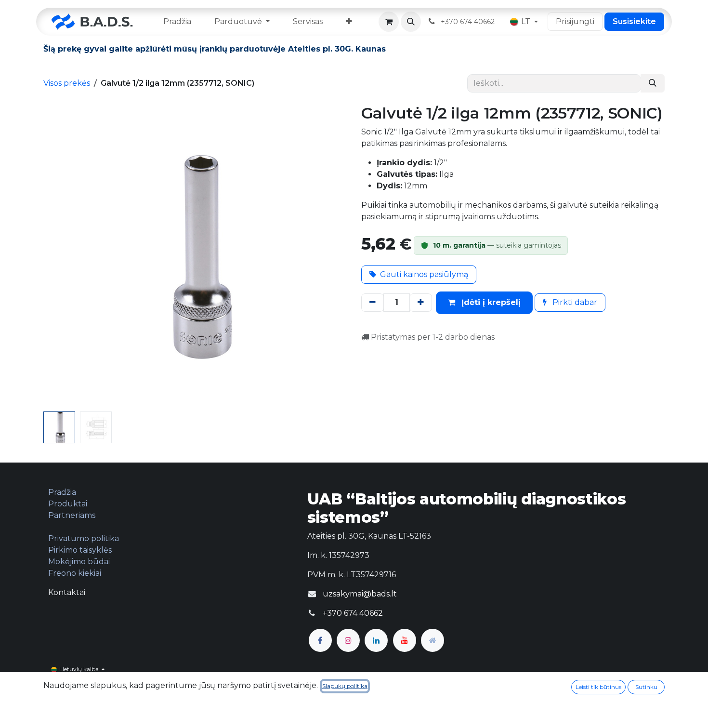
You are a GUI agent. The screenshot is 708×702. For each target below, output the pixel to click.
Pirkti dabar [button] (574, 302)
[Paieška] (653, 83)
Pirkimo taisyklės (80, 550)
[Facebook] (320, 640)
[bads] (432, 640)
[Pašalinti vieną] (372, 302)
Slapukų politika (344, 685)
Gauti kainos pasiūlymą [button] (424, 274)
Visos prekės (66, 83)
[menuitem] (177, 21)
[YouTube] (404, 640)
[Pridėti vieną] (420, 302)
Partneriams (71, 515)
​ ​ (469, 21)
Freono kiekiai (74, 573)
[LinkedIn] (376, 640)
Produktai (67, 503)
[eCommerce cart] (389, 22)
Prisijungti (575, 21)
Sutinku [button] (646, 686)
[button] (411, 22)
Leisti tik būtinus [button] (598, 686)
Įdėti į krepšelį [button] (490, 302)
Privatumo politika (83, 538)
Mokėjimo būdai (79, 561)
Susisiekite (634, 21)
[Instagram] (348, 640)
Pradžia (62, 492)
